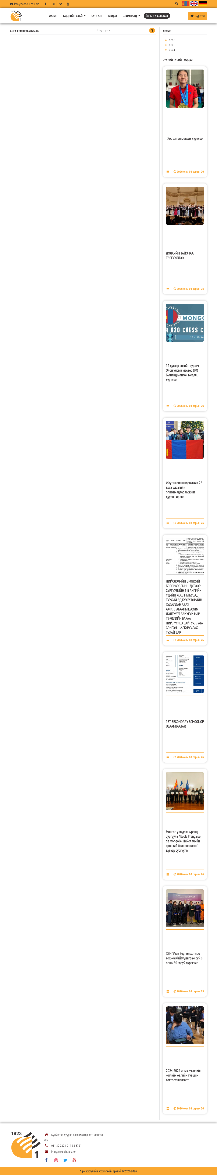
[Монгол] (185, 3)
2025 (172, 45)
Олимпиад (130, 16)
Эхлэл (53, 16)
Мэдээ (112, 16)
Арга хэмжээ (158, 16)
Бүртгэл (199, 16)
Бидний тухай (73, 16)
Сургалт (97, 16)
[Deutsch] (202, 3)
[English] (194, 3)
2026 (172, 40)
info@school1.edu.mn (26, 4)
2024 (172, 50)
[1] (152, 30)
